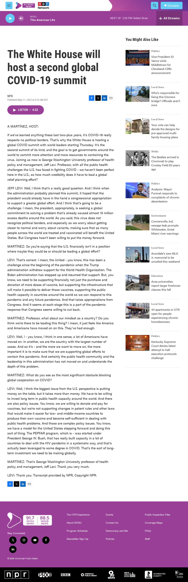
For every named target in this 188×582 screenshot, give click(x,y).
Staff (147, 538)
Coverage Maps (154, 522)
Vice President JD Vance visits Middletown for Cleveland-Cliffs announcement (162, 65)
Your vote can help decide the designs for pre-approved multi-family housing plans (165, 131)
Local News (157, 87)
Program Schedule (77, 530)
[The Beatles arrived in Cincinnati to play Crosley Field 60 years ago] (137, 158)
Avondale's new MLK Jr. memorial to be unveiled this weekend (165, 257)
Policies (110, 538)
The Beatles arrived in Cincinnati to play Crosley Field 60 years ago (165, 163)
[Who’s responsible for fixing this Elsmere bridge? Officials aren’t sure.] (137, 94)
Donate (173, 6)
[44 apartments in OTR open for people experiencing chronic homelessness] (137, 311)
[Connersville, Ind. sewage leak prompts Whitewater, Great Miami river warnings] (137, 222)
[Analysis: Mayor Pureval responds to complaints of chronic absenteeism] (137, 190)
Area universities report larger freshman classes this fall (165, 285)
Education (157, 276)
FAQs (148, 530)
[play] (10, 18)
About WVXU (74, 522)
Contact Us (112, 522)
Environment (158, 215)
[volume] (21, 18)
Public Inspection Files (157, 514)
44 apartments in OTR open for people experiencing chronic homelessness (165, 315)
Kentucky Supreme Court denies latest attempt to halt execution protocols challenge (164, 350)
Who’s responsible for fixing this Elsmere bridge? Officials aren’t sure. (165, 99)
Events (109, 514)
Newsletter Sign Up (77, 538)
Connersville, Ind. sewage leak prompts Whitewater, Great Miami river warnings (165, 227)
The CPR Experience (78, 514)
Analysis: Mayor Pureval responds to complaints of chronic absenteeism (165, 195)
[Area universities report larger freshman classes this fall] (137, 283)
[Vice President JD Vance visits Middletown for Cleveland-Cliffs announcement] (137, 58)
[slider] (27, 18)
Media (154, 151)
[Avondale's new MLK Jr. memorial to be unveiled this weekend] (137, 254)
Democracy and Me (117, 530)
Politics (155, 51)
